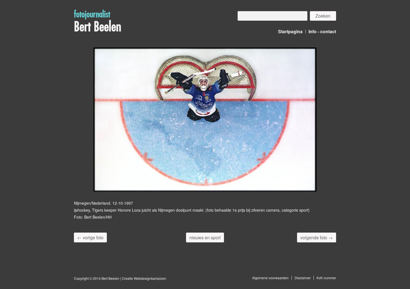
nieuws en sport (205, 237)
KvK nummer (326, 277)
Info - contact (322, 31)
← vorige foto (90, 237)
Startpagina (290, 31)
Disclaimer (303, 277)
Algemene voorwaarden (270, 277)
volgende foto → (316, 237)
